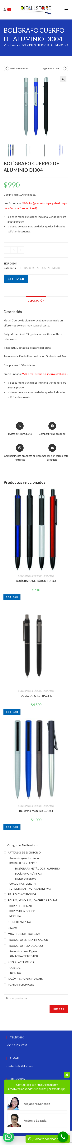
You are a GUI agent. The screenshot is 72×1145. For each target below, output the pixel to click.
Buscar (58, 1009)
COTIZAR (16, 279)
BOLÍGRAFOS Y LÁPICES (23, 863)
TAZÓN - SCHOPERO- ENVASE (25, 978)
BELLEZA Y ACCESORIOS (22, 894)
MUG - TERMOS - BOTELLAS (24, 933)
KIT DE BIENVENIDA (19, 921)
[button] (63, 79)
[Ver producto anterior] (6, 68)
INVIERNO (15, 972)
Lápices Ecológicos (25, 878)
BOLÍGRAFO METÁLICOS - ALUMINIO (38, 268)
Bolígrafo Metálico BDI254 (36, 810)
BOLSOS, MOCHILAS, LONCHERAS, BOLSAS (32, 900)
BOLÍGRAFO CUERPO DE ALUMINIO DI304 (46, 45)
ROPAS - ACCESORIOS (21, 962)
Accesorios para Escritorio (24, 858)
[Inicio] (5, 45)
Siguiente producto (52, 68)
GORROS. (15, 967)
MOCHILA (15, 916)
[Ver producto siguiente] (65, 68)
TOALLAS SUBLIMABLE (21, 984)
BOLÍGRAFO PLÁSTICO (28, 873)
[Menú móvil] (66, 9)
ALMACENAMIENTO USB (23, 956)
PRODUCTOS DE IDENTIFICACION (28, 939)
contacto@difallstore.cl (20, 1066)
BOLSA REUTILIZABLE (21, 906)
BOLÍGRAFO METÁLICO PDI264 (36, 580)
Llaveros (12, 927)
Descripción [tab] (36, 300)
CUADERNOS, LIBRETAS (23, 883)
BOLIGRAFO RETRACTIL (36, 695)
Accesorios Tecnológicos (23, 951)
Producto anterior (19, 68)
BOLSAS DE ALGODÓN (22, 911)
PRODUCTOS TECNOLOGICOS (26, 945)
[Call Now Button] (63, 1136)
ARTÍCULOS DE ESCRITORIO (24, 852)
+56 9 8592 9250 (17, 1045)
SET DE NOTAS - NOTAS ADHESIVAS (30, 888)
